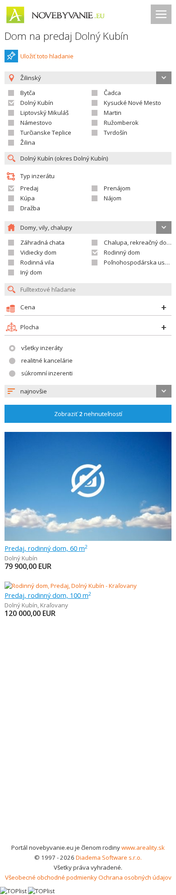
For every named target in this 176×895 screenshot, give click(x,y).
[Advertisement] (88, 750)
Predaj (29, 188)
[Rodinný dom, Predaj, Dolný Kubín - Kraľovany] (71, 586)
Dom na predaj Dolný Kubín (67, 36)
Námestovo (36, 122)
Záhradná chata (42, 242)
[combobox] (88, 391)
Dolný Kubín (36, 103)
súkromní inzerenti (47, 373)
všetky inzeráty (42, 348)
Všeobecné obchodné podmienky (51, 877)
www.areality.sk (143, 847)
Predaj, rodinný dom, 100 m (48, 595)
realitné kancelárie (47, 360)
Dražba (30, 208)
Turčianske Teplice (45, 132)
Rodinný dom (122, 252)
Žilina (27, 142)
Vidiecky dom (38, 252)
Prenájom (117, 188)
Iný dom (31, 272)
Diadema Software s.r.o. (109, 857)
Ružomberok (121, 122)
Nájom (112, 198)
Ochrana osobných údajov (134, 877)
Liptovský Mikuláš (44, 113)
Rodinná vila (37, 262)
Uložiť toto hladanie (47, 56)
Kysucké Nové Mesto (132, 103)
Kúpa (27, 198)
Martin (112, 113)
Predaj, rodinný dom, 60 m (46, 548)
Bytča (27, 93)
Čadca (112, 93)
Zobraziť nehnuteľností (88, 414)
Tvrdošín (115, 132)
